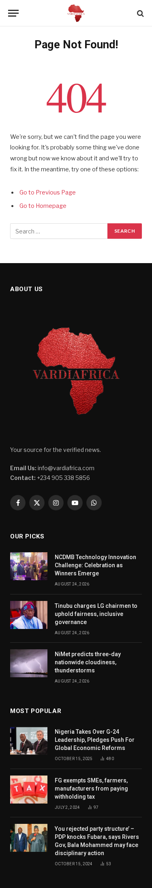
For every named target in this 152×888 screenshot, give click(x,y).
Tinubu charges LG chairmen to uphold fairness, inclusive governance (96, 614)
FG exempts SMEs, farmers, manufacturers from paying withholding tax (91, 788)
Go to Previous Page (47, 192)
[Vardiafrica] (76, 13)
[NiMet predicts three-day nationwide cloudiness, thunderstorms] (28, 663)
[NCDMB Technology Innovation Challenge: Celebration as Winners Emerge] (28, 566)
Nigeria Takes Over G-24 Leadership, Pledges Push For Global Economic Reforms (95, 739)
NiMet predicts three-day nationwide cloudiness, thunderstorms (88, 662)
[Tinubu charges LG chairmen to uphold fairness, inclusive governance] (28, 615)
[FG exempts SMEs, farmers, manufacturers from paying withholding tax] (28, 790)
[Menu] (13, 13)
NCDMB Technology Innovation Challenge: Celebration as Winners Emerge (95, 565)
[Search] (139, 13)
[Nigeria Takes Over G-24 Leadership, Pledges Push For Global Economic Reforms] (28, 741)
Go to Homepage (42, 206)
